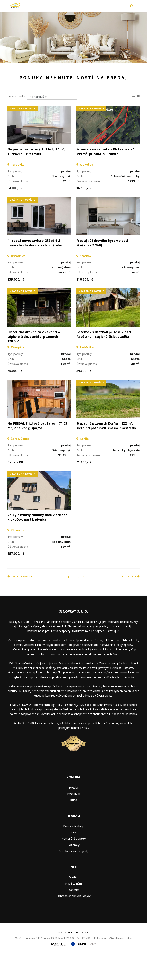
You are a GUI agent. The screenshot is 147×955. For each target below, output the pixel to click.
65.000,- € (15, 371)
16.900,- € (83, 188)
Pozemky (73, 845)
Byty (73, 832)
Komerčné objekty (73, 838)
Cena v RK (15, 462)
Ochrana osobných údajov (74, 896)
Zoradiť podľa (16, 96)
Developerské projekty (73, 851)
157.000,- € (15, 554)
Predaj (73, 787)
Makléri (73, 877)
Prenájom (73, 793)
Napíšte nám (73, 883)
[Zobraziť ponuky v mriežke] (138, 95)
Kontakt (73, 890)
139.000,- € (15, 279)
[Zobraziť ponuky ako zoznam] (133, 95)
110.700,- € (84, 279)
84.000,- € (15, 188)
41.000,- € (83, 462)
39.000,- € (83, 371)
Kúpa (73, 800)
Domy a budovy (73, 826)
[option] (73, 37)
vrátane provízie (22, 108)
